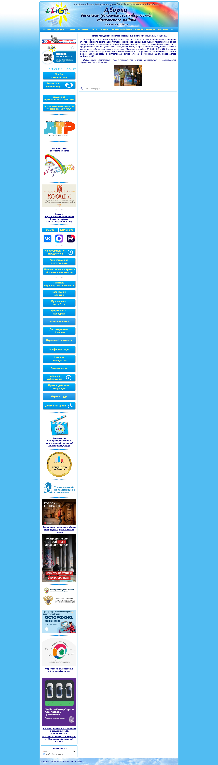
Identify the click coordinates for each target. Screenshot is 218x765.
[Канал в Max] (59, 242)
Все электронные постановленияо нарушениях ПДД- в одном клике (59, 731)
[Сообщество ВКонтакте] (47, 242)
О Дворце (59, 29)
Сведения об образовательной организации (133, 29)
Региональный (59, 148)
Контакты (163, 29)
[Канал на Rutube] (70, 242)
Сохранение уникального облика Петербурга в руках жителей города (59, 529)
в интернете (58, 754)
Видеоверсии (59, 438)
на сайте (48, 754)
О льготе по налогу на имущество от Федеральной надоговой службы (59, 739)
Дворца (66, 445)
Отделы (71, 29)
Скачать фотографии (92, 89)
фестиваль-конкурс (59, 151)
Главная (47, 29)
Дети (94, 29)
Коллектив (83, 29)
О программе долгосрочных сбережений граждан (59, 670)
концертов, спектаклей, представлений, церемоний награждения (59, 443)
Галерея (104, 29)
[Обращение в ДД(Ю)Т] (172, 29)
